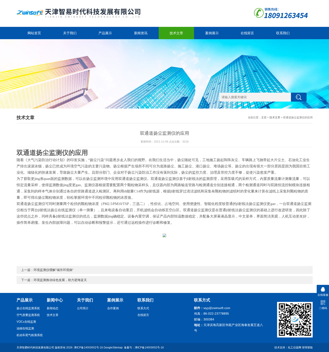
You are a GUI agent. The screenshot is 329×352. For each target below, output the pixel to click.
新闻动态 (52, 308)
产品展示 (105, 33)
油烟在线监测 (25, 328)
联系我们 (283, 33)
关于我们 (70, 33)
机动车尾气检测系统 (30, 335)
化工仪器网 (294, 347)
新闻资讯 (140, 33)
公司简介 (83, 308)
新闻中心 (55, 300)
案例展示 (212, 33)
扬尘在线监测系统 (28, 308)
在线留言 (247, 33)
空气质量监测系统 (28, 315)
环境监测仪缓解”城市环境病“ (53, 270)
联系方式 (143, 308)
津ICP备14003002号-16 (88, 347)
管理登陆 (307, 347)
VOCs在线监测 (26, 321)
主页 (264, 117)
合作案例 (113, 308)
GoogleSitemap (113, 347)
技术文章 (176, 33)
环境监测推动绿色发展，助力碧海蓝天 (60, 280)
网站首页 (34, 33)
